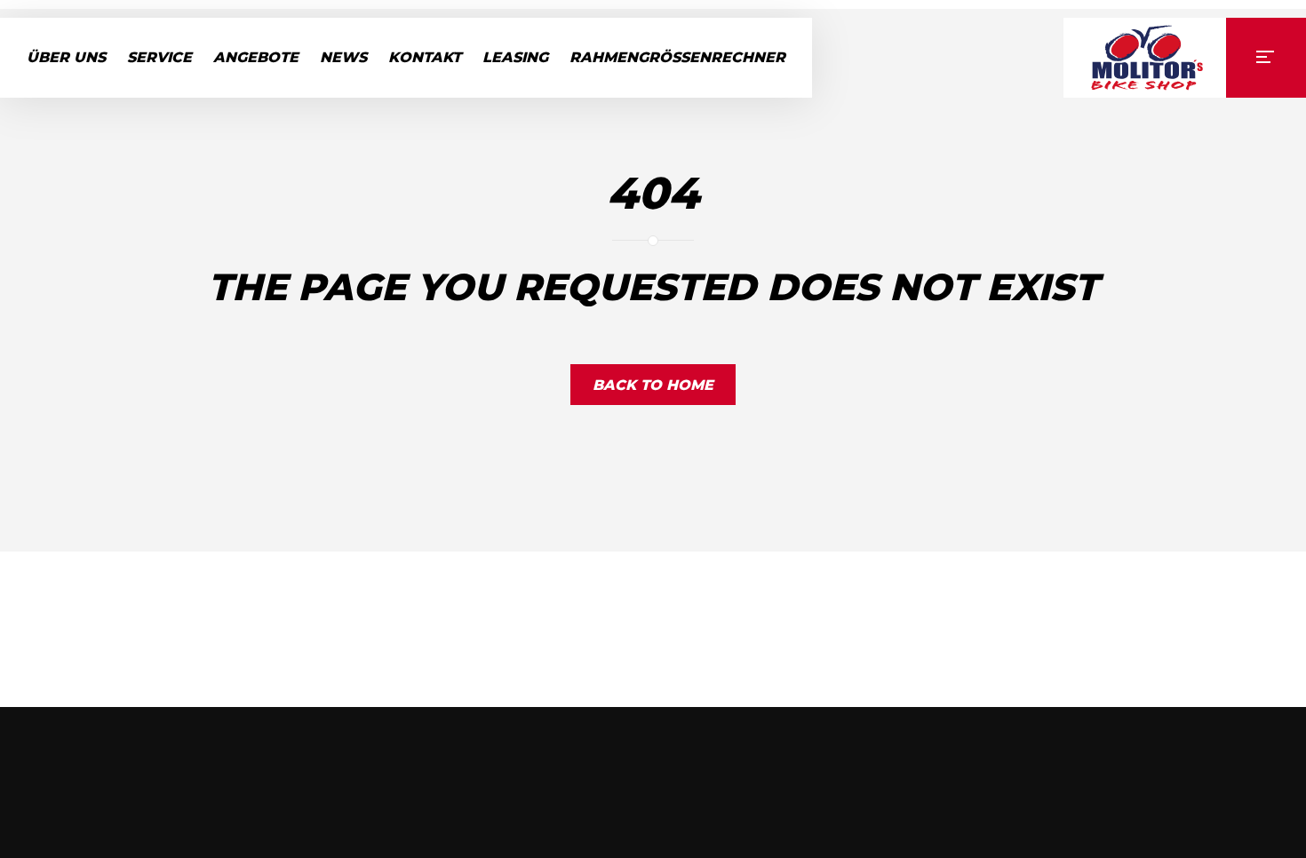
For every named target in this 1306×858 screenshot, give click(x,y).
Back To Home (653, 385)
